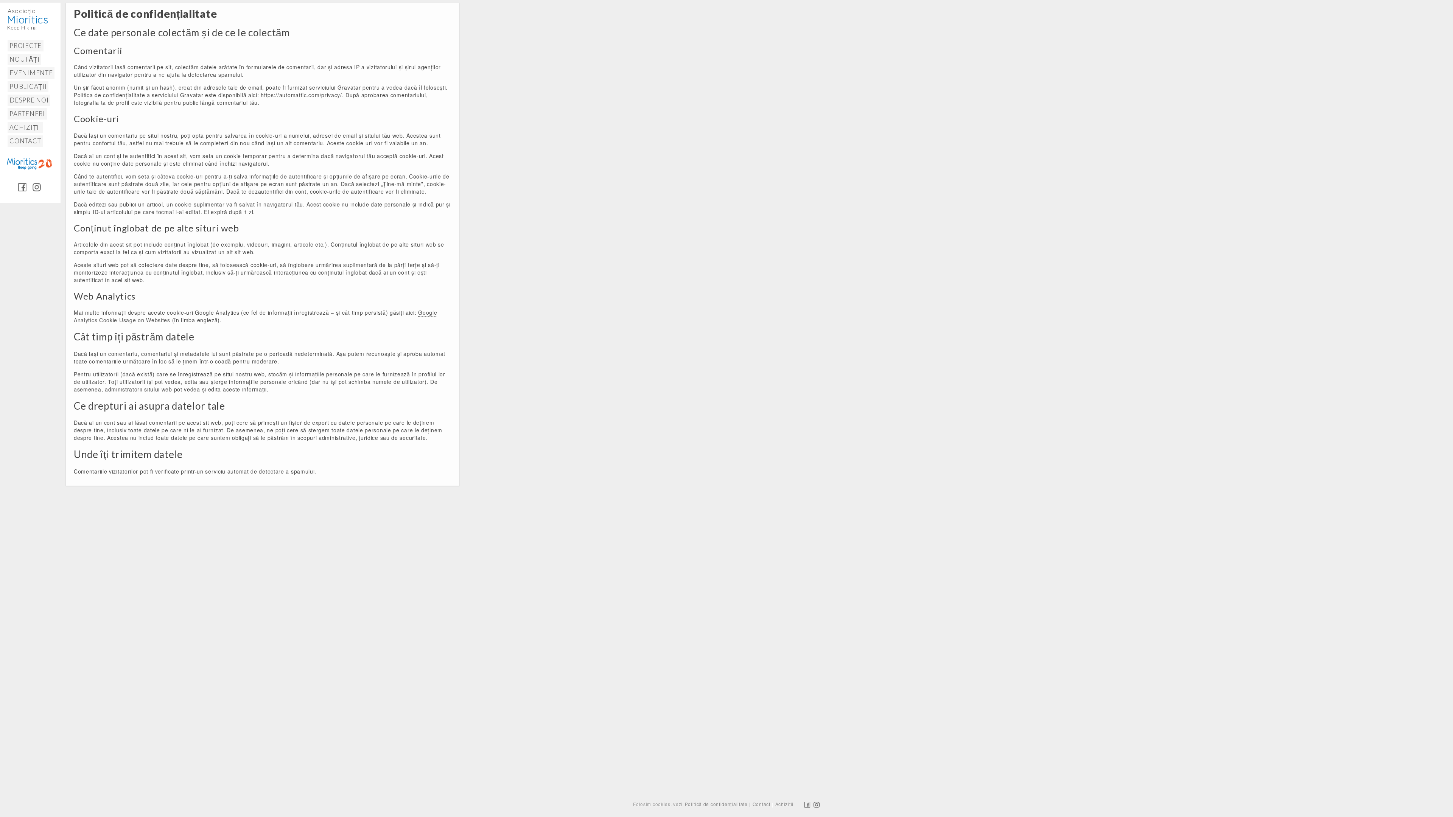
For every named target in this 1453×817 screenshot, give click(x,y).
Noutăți (24, 59)
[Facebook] (22, 186)
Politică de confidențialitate (716, 804)
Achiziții (25, 127)
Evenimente (31, 73)
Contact (25, 141)
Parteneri (27, 114)
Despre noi (28, 100)
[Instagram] (36, 186)
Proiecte (25, 46)
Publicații (28, 86)
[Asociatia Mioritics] (34, 15)
